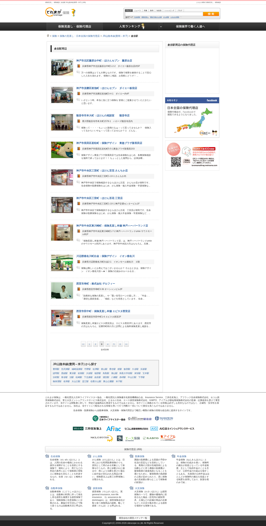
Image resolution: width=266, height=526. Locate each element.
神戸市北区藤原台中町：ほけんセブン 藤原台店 (104, 60)
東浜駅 (72, 373)
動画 (151, 10)
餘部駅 (127, 369)
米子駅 (119, 381)
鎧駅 (120, 369)
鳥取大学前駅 (125, 373)
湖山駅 (114, 373)
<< (83, 344)
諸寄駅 (56, 373)
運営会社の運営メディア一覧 (133, 518)
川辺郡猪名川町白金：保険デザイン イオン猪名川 (105, 256)
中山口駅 (132, 377)
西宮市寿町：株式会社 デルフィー (95, 283)
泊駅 (71, 377)
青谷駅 (64, 377)
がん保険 (166, 17)
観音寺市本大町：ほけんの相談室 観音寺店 (103, 115)
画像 (145, 10)
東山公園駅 (108, 381)
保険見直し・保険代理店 (75, 26)
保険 (54, 36)
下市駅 (141, 377)
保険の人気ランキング (131, 26)
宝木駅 (146, 373)
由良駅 (97, 377)
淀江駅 (85, 381)
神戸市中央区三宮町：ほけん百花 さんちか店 (102, 170)
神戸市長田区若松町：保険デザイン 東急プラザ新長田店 (109, 143)
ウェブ (128, 10)
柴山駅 (104, 369)
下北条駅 (88, 377)
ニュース (137, 10)
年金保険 (181, 456)
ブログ (179, 10)
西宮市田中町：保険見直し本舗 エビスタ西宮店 (103, 311)
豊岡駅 (56, 369)
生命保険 (137, 17)
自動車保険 (56, 488)
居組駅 (64, 373)
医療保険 (139, 456)
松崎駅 (79, 377)
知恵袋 (159, 10)
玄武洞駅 (65, 369)
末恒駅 (137, 373)
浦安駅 (106, 377)
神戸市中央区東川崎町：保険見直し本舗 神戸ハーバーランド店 (112, 225)
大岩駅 (89, 373)
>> (126, 344)
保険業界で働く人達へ (191, 26)
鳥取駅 (106, 373)
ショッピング (169, 10)
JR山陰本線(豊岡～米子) (115, 36)
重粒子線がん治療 (156, 17)
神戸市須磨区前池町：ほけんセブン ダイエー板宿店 (106, 88)
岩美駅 (81, 373)
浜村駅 (56, 377)
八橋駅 (114, 377)
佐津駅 (96, 369)
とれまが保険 (174, 17)
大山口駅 (76, 381)
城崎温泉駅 (77, 369)
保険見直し (145, 17)
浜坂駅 (143, 369)
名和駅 (66, 381)
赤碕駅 (122, 377)
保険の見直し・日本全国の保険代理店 (80, 36)
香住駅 (112, 369)
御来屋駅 (57, 381)
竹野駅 (87, 369)
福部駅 (97, 373)
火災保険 (139, 488)
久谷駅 (135, 369)
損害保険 (97, 488)
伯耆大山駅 (95, 381)
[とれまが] (48, 36)
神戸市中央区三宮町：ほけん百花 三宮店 (99, 198)
